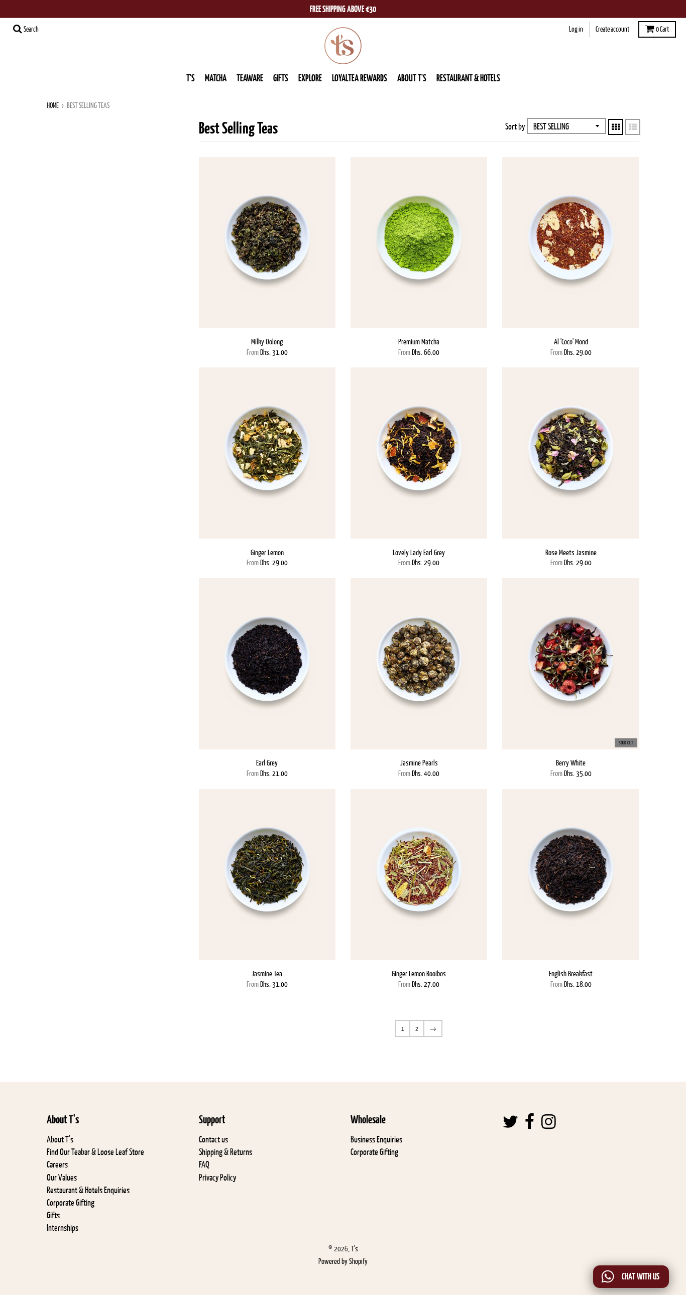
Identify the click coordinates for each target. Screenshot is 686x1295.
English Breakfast (571, 973)
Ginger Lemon (267, 552)
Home (53, 105)
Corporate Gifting (70, 1202)
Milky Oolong (267, 341)
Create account (612, 29)
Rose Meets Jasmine (571, 552)
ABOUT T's (411, 78)
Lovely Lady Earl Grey (419, 552)
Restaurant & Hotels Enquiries (88, 1190)
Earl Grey (267, 762)
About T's (60, 1139)
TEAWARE (250, 78)
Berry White (571, 762)
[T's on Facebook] (530, 1122)
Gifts (53, 1215)
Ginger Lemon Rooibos (419, 973)
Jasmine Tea (267, 973)
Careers (57, 1164)
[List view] (632, 127)
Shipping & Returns (225, 1151)
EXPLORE (310, 78)
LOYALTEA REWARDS (359, 78)
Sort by (515, 126)
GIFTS (280, 78)
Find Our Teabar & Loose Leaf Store (95, 1151)
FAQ (204, 1164)
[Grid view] (615, 127)
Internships (62, 1227)
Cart (662, 29)
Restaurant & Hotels (468, 78)
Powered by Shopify (343, 1261)
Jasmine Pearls (419, 762)
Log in (576, 29)
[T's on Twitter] (510, 1122)
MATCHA (215, 78)
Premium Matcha (418, 341)
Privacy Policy (217, 1177)
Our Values (62, 1177)
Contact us (213, 1139)
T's (190, 78)
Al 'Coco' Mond (571, 341)
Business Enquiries (376, 1139)
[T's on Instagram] (548, 1122)
